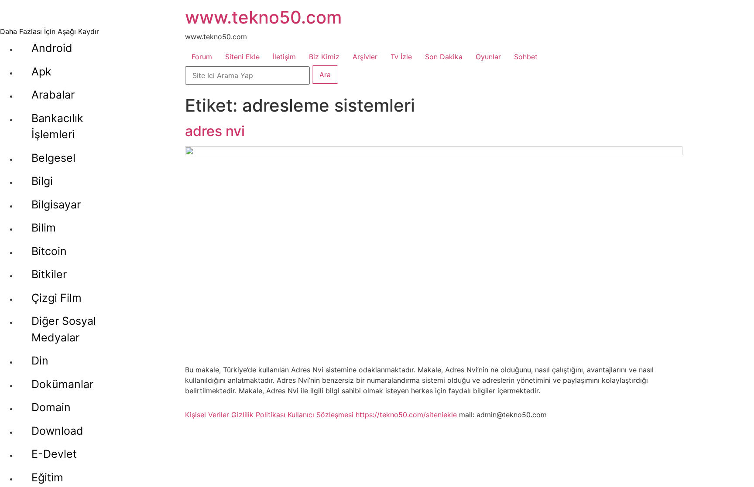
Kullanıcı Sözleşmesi (320, 414)
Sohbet (526, 56)
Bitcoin (49, 251)
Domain (51, 407)
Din (39, 360)
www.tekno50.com (263, 17)
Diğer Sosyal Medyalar (63, 329)
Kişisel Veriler (207, 414)
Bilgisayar (56, 204)
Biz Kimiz (324, 56)
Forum (202, 56)
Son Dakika (444, 56)
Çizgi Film (56, 297)
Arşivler (365, 56)
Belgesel (53, 157)
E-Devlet (54, 453)
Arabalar (53, 94)
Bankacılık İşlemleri (57, 126)
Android (51, 47)
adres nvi (215, 131)
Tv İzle (401, 56)
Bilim (43, 227)
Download (57, 430)
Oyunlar (488, 56)
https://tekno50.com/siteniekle (406, 414)
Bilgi (42, 180)
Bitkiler (49, 274)
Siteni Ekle (242, 56)
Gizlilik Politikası (258, 414)
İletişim (284, 56)
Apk (41, 71)
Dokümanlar (62, 384)
